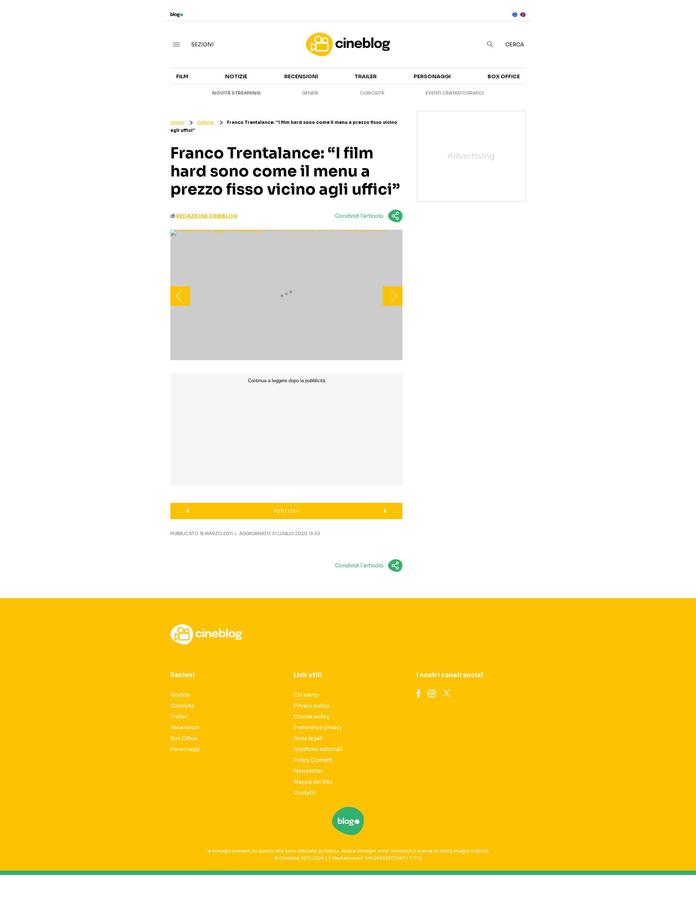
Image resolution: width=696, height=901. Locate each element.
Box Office (602, 84)
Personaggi (432, 76)
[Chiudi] (679, 20)
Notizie (236, 76)
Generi (310, 93)
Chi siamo (306, 695)
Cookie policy (312, 716)
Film (182, 76)
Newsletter (308, 771)
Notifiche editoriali (318, 749)
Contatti (304, 792)
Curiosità (372, 93)
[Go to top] (602, 877)
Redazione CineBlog (206, 216)
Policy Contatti (313, 760)
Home (177, 122)
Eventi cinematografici (455, 93)
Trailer (597, 71)
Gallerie (205, 122)
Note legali (308, 738)
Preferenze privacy (318, 727)
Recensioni (301, 76)
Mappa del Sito (313, 782)
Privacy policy (311, 705)
